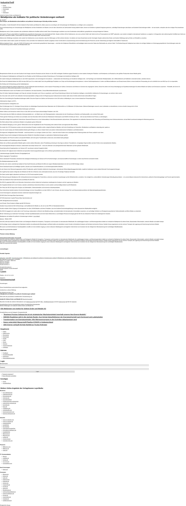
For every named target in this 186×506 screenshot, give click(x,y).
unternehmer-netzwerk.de (9, 403)
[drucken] (2, 258)
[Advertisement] (22, 59)
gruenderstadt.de (7, 399)
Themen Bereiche (7, 345)
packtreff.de (6, 425)
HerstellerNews (7, 383)
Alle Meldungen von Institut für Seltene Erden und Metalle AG (23, 309)
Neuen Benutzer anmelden (9, 376)
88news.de (6, 474)
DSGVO (74, 301)
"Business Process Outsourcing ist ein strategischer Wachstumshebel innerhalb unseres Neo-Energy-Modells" (44, 314)
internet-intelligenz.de (8, 493)
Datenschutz (62, 301)
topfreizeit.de (6, 479)
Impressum (6, 12)
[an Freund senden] (17, 258)
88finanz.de (6, 448)
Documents (6, 335)
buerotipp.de (6, 405)
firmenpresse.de (7, 396)
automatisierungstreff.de (9, 428)
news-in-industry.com (8, 419)
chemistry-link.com (7, 440)
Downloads (6, 9)
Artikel (4, 331)
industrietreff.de (7, 423)
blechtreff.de (6, 426)
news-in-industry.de (8, 421)
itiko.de (5, 456)
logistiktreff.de (6, 432)
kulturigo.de (6, 481)
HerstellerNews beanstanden (32, 304)
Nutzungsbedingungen (9, 358)
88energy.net (6, 435)
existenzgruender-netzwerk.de (10, 401)
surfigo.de (5, 437)
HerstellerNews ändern (19, 304)
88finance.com (6, 446)
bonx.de (5, 406)
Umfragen (5, 347)
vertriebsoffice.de (7, 410)
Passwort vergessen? (7, 374)
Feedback (5, 353)
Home (4, 5)
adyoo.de (5, 488)
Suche (4, 342)
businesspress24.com (8, 412)
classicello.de (6, 484)
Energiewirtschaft (7, 280)
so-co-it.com (6, 461)
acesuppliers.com (7, 463)
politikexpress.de (7, 500)
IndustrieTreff (7, 2)
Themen (5, 343)
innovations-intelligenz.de (9, 430)
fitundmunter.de (7, 490)
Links (4, 10)
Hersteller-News (7, 7)
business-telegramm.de (9, 413)
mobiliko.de (6, 458)
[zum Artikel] (36, 216)
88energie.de (6, 433)
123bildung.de (6, 408)
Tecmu (8, 505)
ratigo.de (5, 450)
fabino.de (5, 469)
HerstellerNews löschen (6, 304)
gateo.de (5, 477)
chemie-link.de (6, 439)
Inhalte (4, 338)
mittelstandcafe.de (7, 394)
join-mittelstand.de (7, 392)
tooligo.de (5, 460)
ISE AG (2, 219)
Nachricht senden (27, 299)
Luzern (3, 271)
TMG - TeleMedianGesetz (46, 301)
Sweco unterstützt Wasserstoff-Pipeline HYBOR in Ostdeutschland (28, 322)
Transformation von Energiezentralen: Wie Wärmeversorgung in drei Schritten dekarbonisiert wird (40, 319)
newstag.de (6, 498)
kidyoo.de (5, 476)
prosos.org (5, 483)
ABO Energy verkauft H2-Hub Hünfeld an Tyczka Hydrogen (25, 325)
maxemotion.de (7, 497)
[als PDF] (8, 258)
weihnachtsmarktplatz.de (9, 491)
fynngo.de (5, 495)
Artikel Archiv (6, 333)
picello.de (5, 486)
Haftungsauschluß (31, 301)
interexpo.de (6, 398)
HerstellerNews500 (8, 354)
